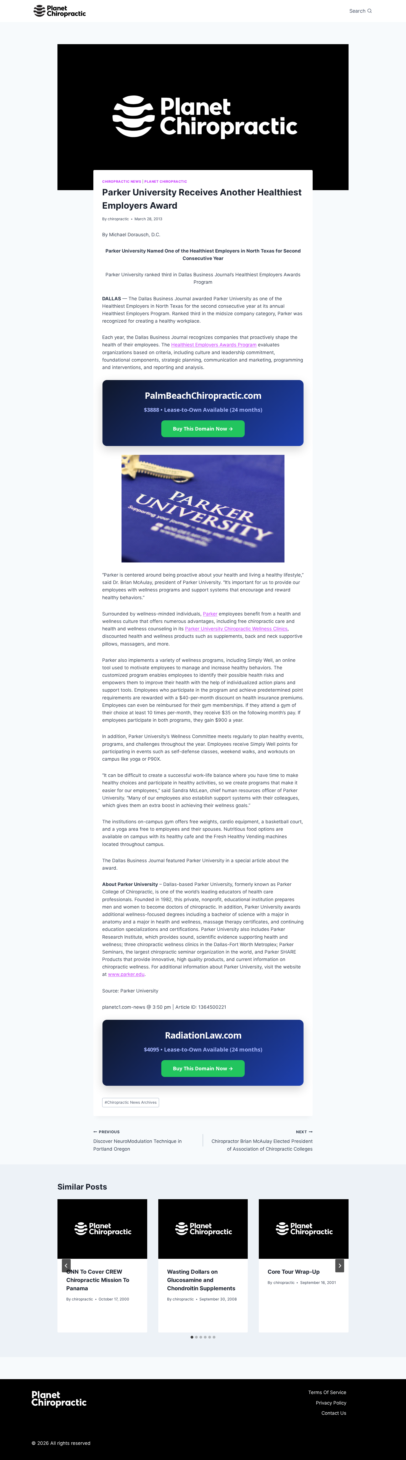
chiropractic (118, 219)
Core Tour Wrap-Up (294, 1271)
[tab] (192, 1337)
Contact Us (333, 1413)
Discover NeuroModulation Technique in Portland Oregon (137, 1141)
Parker (210, 614)
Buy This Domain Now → (203, 428)
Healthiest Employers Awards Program (214, 344)
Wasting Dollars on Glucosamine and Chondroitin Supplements (201, 1280)
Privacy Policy (331, 1403)
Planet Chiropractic (165, 181)
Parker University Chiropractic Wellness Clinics (236, 628)
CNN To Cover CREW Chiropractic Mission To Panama (97, 1280)
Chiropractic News (121, 181)
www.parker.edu (126, 974)
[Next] (339, 1265)
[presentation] (102, 1229)
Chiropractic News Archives (131, 1102)
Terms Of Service (327, 1392)
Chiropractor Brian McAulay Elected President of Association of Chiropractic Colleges (262, 1141)
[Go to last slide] (66, 1265)
